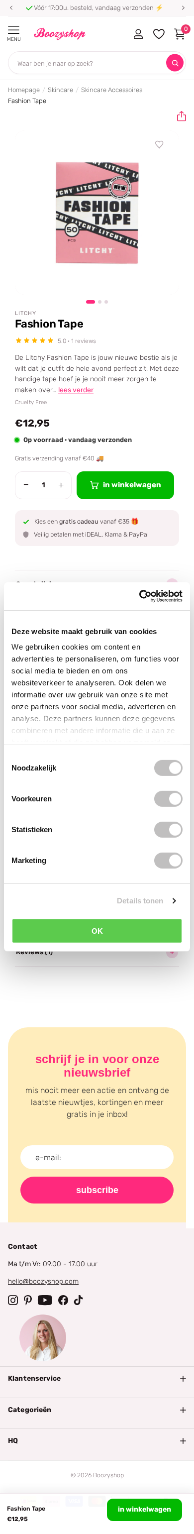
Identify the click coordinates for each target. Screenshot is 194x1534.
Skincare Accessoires (111, 90)
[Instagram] (13, 1300)
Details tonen (140, 900)
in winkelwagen (144, 1509)
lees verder (76, 390)
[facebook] (63, 1300)
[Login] (138, 34)
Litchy (25, 313)
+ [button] (61, 484)
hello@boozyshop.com (43, 1281)
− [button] (26, 484)
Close (97, 1379)
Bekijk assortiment (13, 30)
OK (97, 930)
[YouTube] (45, 1300)
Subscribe (97, 1190)
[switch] (168, 798)
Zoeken (175, 63)
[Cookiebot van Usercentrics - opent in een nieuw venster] (140, 596)
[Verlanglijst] (159, 144)
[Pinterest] (28, 1300)
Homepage (24, 90)
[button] (11, 7)
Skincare (60, 90)
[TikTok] (78, 1300)
